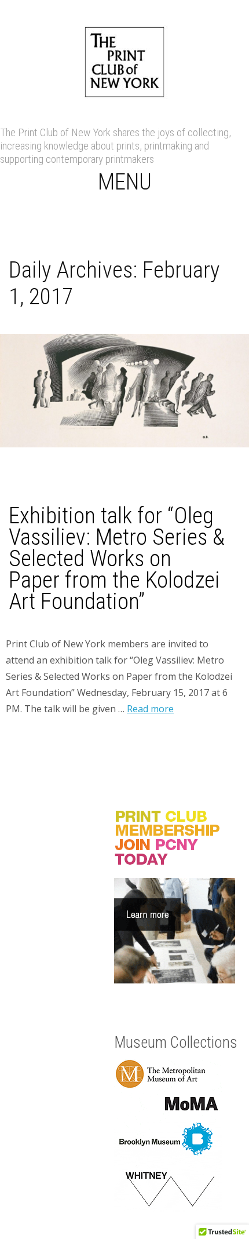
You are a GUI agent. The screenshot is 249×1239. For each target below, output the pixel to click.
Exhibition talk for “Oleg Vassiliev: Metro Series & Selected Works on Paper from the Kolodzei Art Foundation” (117, 558)
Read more (150, 708)
